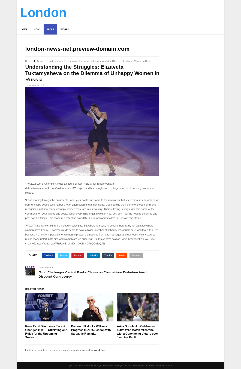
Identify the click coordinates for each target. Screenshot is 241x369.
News (37, 29)
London (43, 12)
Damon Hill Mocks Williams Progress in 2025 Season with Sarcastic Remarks (91, 330)
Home (23, 29)
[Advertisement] (157, 11)
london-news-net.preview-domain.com (77, 49)
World (65, 29)
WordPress (100, 350)
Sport (50, 29)
